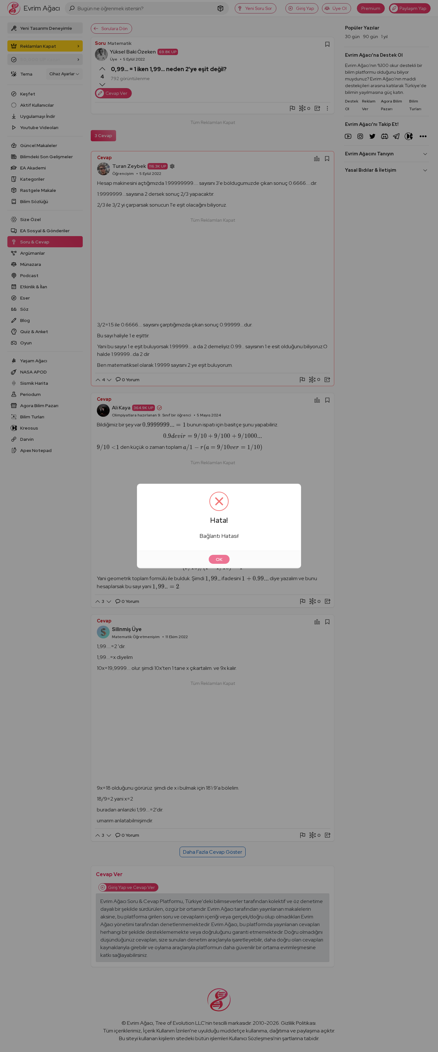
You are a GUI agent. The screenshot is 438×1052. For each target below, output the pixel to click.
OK (219, 559)
